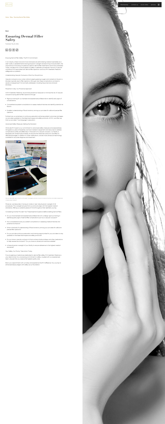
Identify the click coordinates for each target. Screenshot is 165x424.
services (153, 4)
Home (7, 17)
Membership (124, 4)
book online (144, 4)
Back (7, 31)
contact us (134, 4)
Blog (11, 17)
